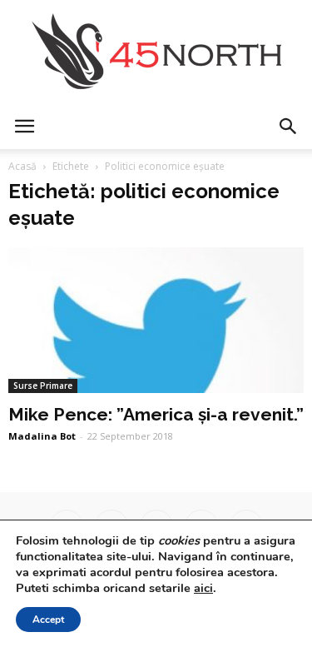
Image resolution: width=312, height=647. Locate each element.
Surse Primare (42, 385)
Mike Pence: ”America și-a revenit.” (156, 414)
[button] (288, 126)
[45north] (156, 52)
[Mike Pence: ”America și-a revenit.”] (156, 320)
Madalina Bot (42, 436)
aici (203, 587)
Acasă (22, 166)
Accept (48, 619)
